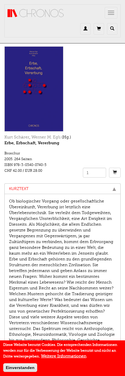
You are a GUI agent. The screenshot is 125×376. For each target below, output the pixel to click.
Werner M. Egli (45, 137)
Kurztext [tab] (18, 189)
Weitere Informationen (63, 356)
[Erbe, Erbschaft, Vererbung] (62, 89)
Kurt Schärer (16, 137)
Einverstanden (20, 367)
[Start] (36, 13)
